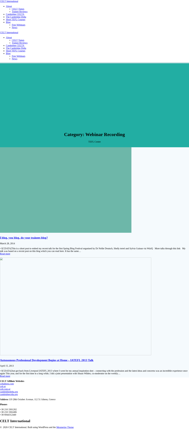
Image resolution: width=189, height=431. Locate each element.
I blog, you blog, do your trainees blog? (24, 237)
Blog (8, 22)
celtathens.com (7, 384)
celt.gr (3, 386)
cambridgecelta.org (9, 394)
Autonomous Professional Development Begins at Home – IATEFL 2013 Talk (46, 360)
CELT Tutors (18, 9)
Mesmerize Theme (65, 427)
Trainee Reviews (19, 11)
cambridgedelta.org (9, 391)
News (14, 27)
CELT (9, 1)
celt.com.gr (5, 389)
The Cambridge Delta (16, 17)
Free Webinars (18, 25)
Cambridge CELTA (15, 14)
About (9, 6)
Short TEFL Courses (15, 19)
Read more (5, 253)
